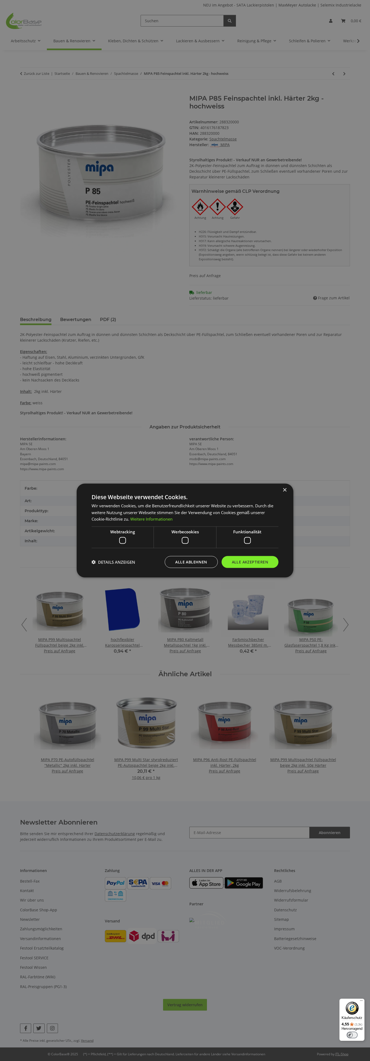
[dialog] (185, 530)
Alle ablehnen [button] (191, 561)
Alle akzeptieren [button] (250, 561)
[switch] (352, 1035)
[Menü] (361, 1002)
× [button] (285, 490)
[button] (113, 562)
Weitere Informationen (151, 519)
